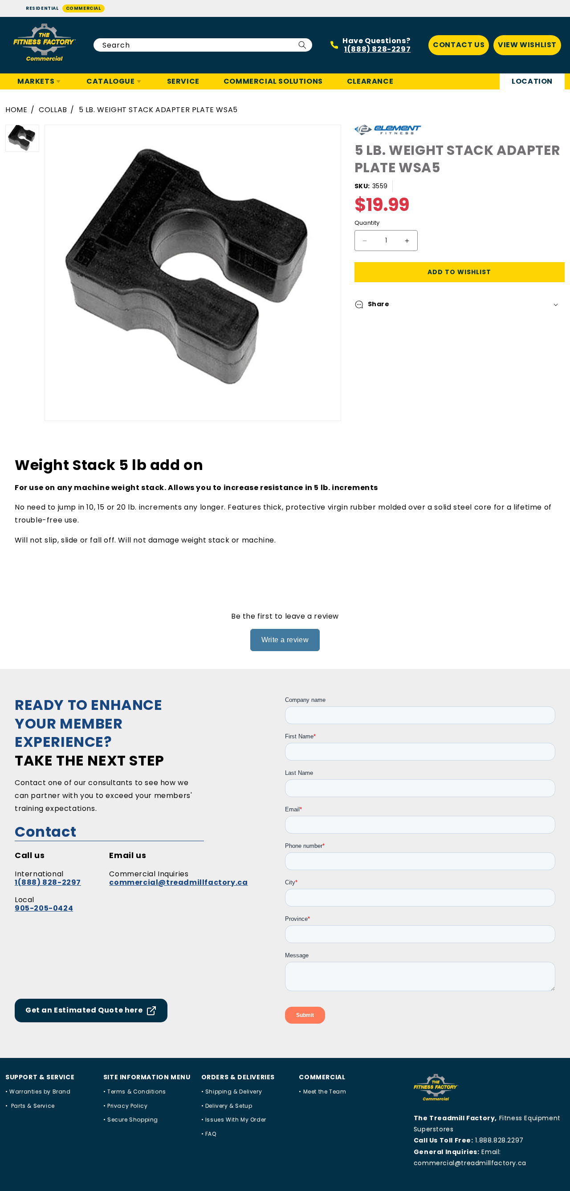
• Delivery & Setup (226, 1106)
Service (183, 81)
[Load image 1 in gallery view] (22, 138)
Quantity (367, 223)
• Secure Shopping (130, 1119)
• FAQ (208, 1134)
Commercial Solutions (273, 81)
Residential (42, 8)
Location (532, 81)
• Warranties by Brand (38, 1091)
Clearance (370, 81)
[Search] (302, 45)
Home (16, 110)
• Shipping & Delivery (231, 1091)
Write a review (285, 640)
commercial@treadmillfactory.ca (178, 882)
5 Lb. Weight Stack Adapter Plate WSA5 (158, 110)
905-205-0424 (44, 908)
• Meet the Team (322, 1091)
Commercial (83, 8)
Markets (35, 81)
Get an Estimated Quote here (83, 1010)
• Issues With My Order (233, 1119)
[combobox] (203, 45)
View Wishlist (527, 45)
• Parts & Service (30, 1106)
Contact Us (458, 45)
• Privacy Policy (125, 1106)
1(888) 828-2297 (377, 49)
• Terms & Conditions (134, 1091)
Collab (53, 110)
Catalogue (110, 81)
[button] (459, 304)
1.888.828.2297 (499, 1140)
